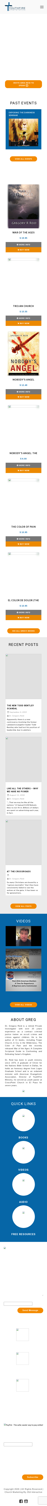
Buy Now (24, 250)
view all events (23, 159)
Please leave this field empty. (19, 1299)
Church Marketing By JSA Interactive (23, 1492)
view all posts (23, 906)
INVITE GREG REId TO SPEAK (23, 84)
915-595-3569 (23, 1416)
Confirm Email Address (16, 1281)
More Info (24, 244)
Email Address (12, 1272)
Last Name (9, 1457)
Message (8, 1291)
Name (7, 1262)
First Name (10, 1448)
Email (7, 1466)
